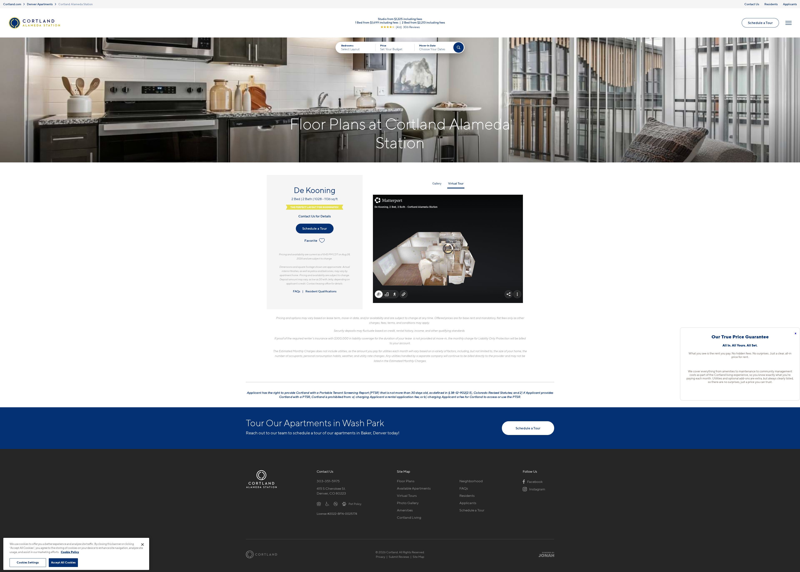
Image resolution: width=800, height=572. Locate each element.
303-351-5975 (328, 481)
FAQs (296, 291)
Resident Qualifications (320, 291)
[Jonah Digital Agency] (544, 554)
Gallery (436, 183)
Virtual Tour (456, 183)
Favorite (310, 240)
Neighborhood (471, 481)
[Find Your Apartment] (458, 47)
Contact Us (751, 4)
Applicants (790, 4)
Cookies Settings (28, 562)
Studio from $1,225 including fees (400, 18)
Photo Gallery (408, 503)
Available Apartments (414, 488)
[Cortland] (261, 554)
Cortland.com (12, 4)
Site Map (418, 556)
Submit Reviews (399, 556)
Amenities (405, 510)
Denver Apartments (40, 4)
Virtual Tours (407, 495)
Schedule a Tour (760, 23)
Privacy (380, 556)
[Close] (142, 544)
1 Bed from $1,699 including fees (376, 22)
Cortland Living (409, 517)
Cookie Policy (70, 552)
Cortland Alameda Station (75, 4)
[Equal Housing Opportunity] (319, 503)
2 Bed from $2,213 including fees (423, 22)
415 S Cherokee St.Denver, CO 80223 (331, 490)
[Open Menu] (788, 23)
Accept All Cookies (63, 562)
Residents (771, 4)
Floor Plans (405, 481)
